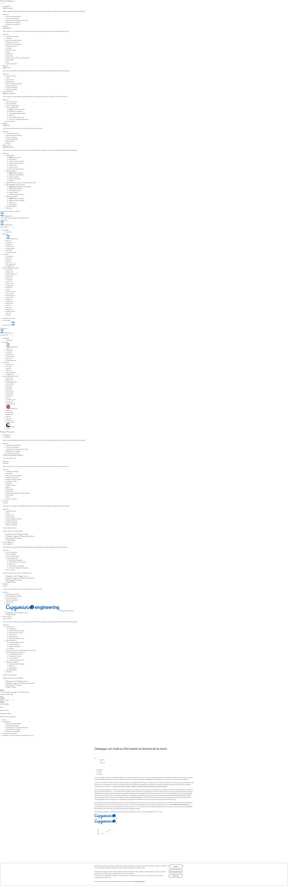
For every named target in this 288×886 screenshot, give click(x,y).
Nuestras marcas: (99, 827)
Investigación (9, 8)
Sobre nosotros (10, 147)
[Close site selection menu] (7, 220)
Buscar (2, 690)
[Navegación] (3, 3)
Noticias (8, 125)
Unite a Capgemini (11, 93)
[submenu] (10, 435)
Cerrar (2, 698)
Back (11, 109)
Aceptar (176, 866)
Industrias (8, 28)
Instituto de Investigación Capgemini (13, 455)
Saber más (6, 14)
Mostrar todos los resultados (8, 716)
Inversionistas (103, 856)
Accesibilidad (103, 860)
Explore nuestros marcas (9, 528)
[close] (2, 3)
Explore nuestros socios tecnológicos (13, 531)
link (4, 8)
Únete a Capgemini (104, 846)
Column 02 (100, 854)
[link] (7, 1)
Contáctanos (103, 852)
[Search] (0, 3)
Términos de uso (104, 858)
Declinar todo (175, 875)
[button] (9, 325)
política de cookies (139, 881)
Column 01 (100, 839)
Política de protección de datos (107, 862)
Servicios (8, 67)
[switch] (0, 217)
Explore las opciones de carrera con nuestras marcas (17, 573)
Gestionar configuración (175, 871)
